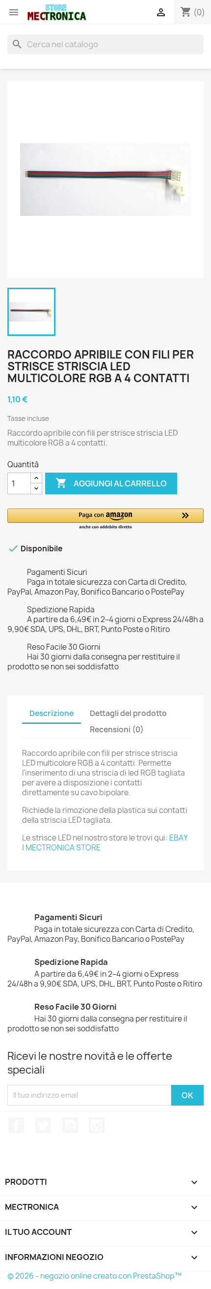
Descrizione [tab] (51, 713)
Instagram (97, 1125)
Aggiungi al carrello (111, 483)
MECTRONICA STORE (63, 847)
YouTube (70, 1125)
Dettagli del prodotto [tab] (128, 713)
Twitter (43, 1125)
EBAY (178, 838)
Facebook (16, 1125)
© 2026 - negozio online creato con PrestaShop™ (94, 1276)
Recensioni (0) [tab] (117, 729)
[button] (105, 520)
